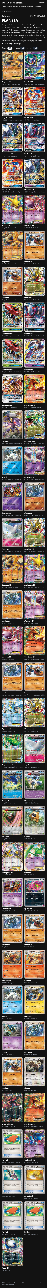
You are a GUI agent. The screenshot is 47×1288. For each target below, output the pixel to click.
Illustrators (22, 6)
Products (9, 6)
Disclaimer (42, 1283)
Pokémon (30, 6)
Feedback (42, 2)
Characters (37, 6)
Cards (4, 6)
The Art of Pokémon (12, 2)
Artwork (15, 6)
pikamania (6, 16)
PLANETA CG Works (37, 16)
